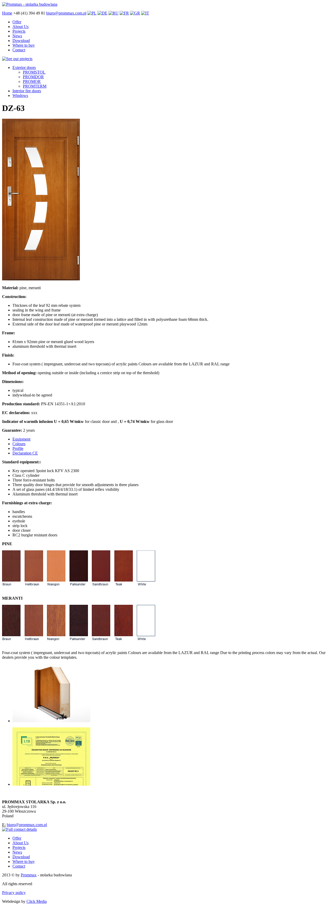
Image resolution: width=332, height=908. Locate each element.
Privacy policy (14, 892)
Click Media (36, 901)
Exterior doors (24, 67)
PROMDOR (33, 77)
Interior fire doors (26, 91)
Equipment (21, 439)
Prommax (29, 875)
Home (7, 13)
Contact (18, 50)
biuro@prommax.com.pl (66, 13)
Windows (20, 95)
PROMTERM (34, 86)
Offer (16, 22)
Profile (17, 448)
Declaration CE (25, 453)
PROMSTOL (34, 72)
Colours (18, 444)
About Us (20, 26)
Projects (18, 31)
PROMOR (32, 81)
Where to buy (23, 45)
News (17, 36)
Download (21, 40)
